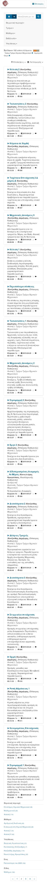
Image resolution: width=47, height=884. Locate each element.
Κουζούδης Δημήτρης (14, 850)
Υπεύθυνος (11, 43)
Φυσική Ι (9, 830)
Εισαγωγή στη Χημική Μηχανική (19, 827)
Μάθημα (10, 33)
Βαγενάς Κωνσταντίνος (15, 843)
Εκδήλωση (10, 38)
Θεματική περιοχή (14, 22)
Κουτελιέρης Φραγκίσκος (16, 854)
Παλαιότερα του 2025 (15, 863)
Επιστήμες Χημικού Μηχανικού (18, 807)
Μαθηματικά (11, 810)
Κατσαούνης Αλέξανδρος (15, 847)
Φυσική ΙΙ (9, 834)
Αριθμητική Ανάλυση (14, 823)
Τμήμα (9, 28)
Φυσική (8, 814)
